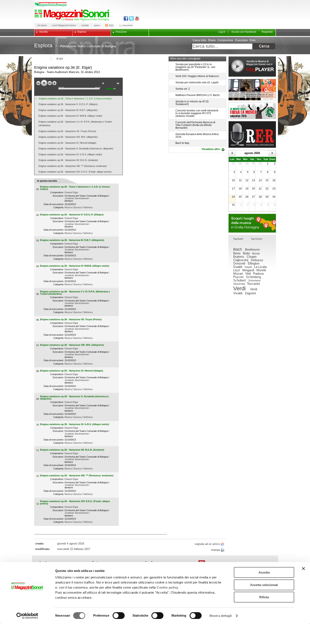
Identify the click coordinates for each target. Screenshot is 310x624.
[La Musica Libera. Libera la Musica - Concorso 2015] (252, 111)
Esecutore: (58, 195)
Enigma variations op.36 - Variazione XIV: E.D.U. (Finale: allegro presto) (75, 171)
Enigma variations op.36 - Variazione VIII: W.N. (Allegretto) (68, 137)
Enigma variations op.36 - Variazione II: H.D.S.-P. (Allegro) (68, 104)
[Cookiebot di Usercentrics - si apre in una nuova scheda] (27, 616)
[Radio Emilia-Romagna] (252, 134)
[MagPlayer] (252, 67)
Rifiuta (264, 597)
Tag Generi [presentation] (256, 239)
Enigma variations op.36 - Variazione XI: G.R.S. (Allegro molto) (70, 154)
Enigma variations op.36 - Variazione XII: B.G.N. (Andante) (68, 160)
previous (38, 83)
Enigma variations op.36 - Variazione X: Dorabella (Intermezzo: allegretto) (76, 148)
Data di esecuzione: (54, 204)
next (50, 83)
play (44, 83)
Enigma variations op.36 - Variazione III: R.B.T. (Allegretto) (68, 110)
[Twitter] (131, 18)
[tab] (238, 239)
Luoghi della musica (252, 223)
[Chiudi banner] (303, 568)
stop (54, 83)
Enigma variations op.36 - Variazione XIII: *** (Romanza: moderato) (73, 166)
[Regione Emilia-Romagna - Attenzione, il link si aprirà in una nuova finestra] (51, 4)
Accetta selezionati (264, 585)
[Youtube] (136, 18)
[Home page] (73, 15)
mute (104, 83)
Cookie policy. (168, 587)
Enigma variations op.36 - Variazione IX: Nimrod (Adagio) (67, 143)
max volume (119, 83)
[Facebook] (126, 18)
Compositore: (57, 192)
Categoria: (58, 207)
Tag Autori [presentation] (238, 239)
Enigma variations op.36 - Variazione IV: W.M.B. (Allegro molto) (70, 116)
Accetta (264, 572)
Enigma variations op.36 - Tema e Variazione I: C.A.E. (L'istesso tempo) (75, 98)
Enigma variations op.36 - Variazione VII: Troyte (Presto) (67, 131)
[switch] (119, 615)
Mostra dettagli (220, 615)
